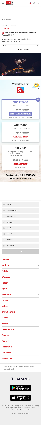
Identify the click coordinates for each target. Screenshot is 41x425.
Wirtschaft (6, 277)
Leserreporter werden (25, 367)
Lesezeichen (10, 245)
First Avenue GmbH (23, 414)
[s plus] (30, 3)
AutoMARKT (7, 352)
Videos (5, 306)
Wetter (9, 204)
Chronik (5, 259)
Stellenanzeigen (12, 210)
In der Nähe (10, 240)
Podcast (5, 341)
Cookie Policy (29, 406)
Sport (4, 289)
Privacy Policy (18, 406)
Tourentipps (8, 369)
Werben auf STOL (9, 367)
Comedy (5, 335)
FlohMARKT (7, 358)
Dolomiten (10, 234)
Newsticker (10, 222)
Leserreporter (8, 329)
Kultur (5, 283)
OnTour (5, 300)
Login (21, 251)
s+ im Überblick (9, 312)
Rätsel (5, 323)
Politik (5, 271)
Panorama (9, 20)
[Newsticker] (34, 3)
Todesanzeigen (11, 216)
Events (5, 317)
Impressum (5, 406)
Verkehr (9, 228)
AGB (12, 406)
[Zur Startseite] (3, 20)
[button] (38, 19)
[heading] (20, 34)
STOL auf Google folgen (22, 49)
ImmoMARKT (7, 347)
